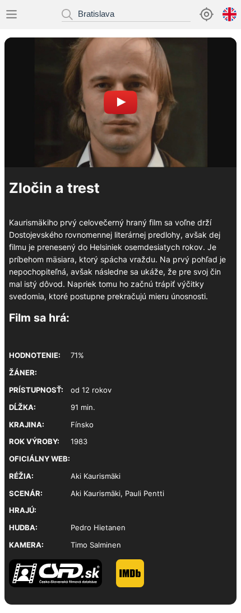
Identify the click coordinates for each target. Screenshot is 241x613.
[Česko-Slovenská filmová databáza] (62, 584)
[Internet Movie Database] (137, 584)
